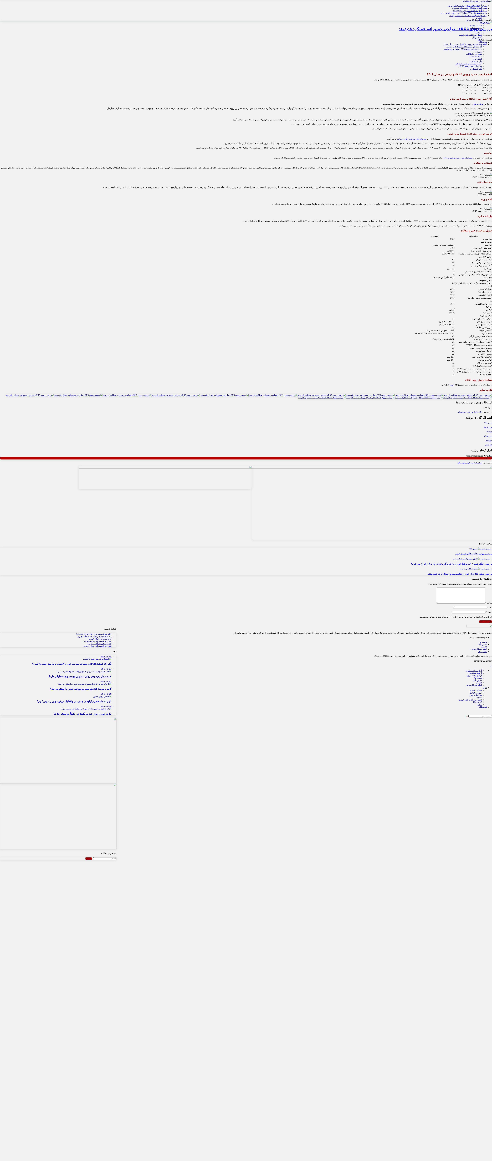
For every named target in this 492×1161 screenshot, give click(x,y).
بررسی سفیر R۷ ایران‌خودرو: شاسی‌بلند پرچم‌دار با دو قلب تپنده (460, 573)
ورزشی (478, 32)
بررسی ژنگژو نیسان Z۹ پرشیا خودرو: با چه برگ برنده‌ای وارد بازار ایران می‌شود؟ (451, 563)
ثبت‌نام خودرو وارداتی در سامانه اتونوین (94, 636)
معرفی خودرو (476, 25)
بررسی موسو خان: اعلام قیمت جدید (473, 553)
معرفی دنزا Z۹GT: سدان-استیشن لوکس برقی (467, 6)
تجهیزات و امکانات (474, 54)
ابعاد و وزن (477, 59)
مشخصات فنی (475, 56)
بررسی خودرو (476, 28)
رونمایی (478, 51)
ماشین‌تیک (482, 652)
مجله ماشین (478, 104)
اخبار (485, 23)
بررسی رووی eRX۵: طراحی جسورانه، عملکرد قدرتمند (445, 29)
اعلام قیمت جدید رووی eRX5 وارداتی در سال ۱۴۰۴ (465, 44)
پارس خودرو (470, 412)
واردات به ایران (475, 61)
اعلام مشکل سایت (479, 649)
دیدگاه (488, 603)
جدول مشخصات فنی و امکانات (468, 64)
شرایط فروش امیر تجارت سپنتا (97, 646)
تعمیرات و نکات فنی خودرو (470, 35)
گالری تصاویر (476, 69)
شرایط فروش (476, 30)
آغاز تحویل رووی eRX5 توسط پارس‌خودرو (464, 47)
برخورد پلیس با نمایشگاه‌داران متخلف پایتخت (468, 15)
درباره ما (483, 642)
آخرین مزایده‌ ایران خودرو (100, 639)
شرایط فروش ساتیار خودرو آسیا (97, 641)
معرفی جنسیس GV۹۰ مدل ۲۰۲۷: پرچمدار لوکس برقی (463, 13)
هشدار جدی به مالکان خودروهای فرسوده (469, 8)
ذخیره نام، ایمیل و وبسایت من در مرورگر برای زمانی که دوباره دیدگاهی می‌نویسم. (454, 617)
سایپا (460, 412)
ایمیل (489, 612)
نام (490, 607)
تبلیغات (479, 18)
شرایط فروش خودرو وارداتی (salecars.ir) (470, 11)
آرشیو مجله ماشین (474, 670)
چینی (463, 412)
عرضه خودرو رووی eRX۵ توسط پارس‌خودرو (463, 49)
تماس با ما (482, 644)
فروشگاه (483, 42)
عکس (479, 40)
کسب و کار (477, 37)
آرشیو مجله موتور (474, 675)
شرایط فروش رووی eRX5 (470, 66)
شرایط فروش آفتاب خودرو (99, 644)
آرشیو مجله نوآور (475, 673)
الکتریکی (479, 412)
